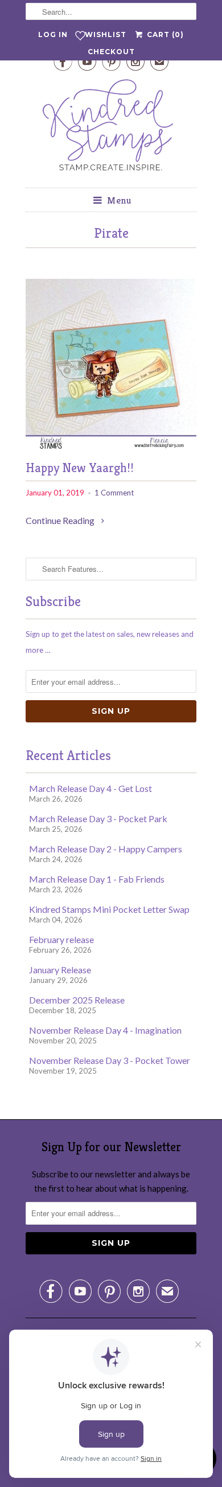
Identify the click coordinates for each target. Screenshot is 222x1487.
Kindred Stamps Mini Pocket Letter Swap (109, 909)
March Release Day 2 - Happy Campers (105, 848)
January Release (60, 969)
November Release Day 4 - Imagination (105, 1030)
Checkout (111, 51)
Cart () (164, 34)
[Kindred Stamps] (111, 128)
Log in (53, 34)
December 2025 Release (77, 999)
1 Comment (114, 492)
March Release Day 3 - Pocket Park (98, 818)
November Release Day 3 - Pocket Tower (109, 1060)
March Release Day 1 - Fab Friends (97, 878)
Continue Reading (61, 520)
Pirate (111, 233)
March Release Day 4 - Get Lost (90, 788)
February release (61, 939)
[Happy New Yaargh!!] (111, 446)
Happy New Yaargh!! (80, 468)
